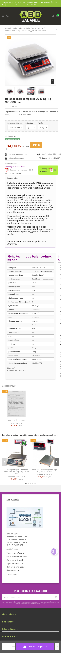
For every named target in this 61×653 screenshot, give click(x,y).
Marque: (8, 106)
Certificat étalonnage (16, 420)
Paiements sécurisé (16, 158)
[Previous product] (55, 29)
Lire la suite (12, 575)
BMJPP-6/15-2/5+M (19, 476)
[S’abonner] (56, 597)
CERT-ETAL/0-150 (16, 423)
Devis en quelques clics (18, 154)
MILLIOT (15, 106)
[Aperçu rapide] (18, 417)
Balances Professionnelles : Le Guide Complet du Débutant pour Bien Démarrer (17, 539)
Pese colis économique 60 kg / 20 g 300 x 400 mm (44, 471)
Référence (9, 136)
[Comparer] (14, 417)
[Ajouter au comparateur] (57, 646)
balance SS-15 (11, 163)
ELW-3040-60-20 (47, 474)
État (8, 368)
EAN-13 (10, 371)
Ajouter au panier (37, 646)
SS (55, 170)
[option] (17, 543)
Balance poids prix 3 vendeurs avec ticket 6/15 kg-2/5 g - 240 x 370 (16, 472)
